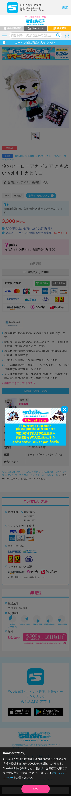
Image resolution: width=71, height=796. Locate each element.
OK (35, 788)
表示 (65, 7)
